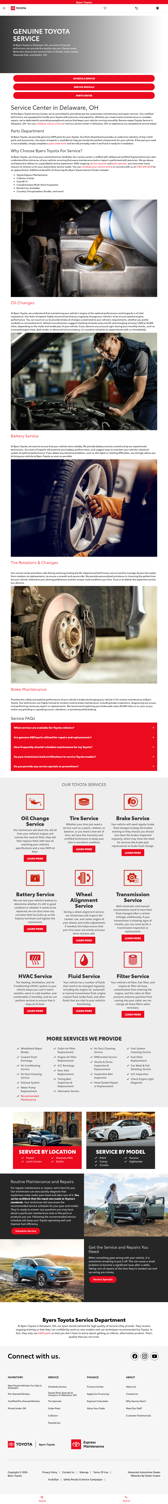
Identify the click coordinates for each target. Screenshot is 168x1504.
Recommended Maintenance (30, 1097)
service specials (98, 163)
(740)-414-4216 (144, 166)
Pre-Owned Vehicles (19, 1393)
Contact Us (132, 1393)
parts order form (57, 143)
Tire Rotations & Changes (34, 562)
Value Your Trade (96, 1408)
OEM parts (44, 1333)
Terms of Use (100, 1472)
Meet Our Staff (134, 1408)
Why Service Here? (136, 1401)
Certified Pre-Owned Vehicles (24, 1401)
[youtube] (154, 1356)
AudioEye (53, 1479)
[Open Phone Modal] (136, 8)
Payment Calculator (97, 1401)
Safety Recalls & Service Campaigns (83, 1479)
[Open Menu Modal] (4, 8)
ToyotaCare (54, 1422)
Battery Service (25, 435)
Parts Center (84, 95)
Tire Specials (55, 1401)
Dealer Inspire (152, 1475)
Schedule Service (84, 78)
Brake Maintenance (29, 689)
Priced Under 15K (17, 1408)
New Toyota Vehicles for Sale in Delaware (25, 1386)
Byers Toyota (15, 1475)
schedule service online (49, 123)
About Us (131, 1386)
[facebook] (135, 1356)
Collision (53, 1415)
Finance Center (95, 1386)
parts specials (119, 163)
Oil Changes (22, 302)
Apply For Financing (98, 1393)
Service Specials (84, 87)
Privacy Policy (49, 1472)
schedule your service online (97, 166)
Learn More (35, 858)
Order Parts (54, 1408)
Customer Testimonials (138, 1415)
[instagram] (145, 1356)
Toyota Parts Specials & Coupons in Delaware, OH (62, 1394)
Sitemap (83, 1472)
